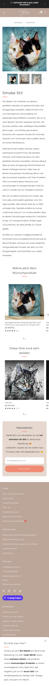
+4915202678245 (10, 571)
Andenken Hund (10, 612)
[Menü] (3, 12)
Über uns (6, 507)
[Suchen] (45, 12)
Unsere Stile (8, 498)
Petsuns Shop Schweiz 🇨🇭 (14, 521)
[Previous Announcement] (4, 4)
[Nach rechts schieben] (43, 79)
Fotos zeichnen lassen (12, 616)
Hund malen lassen (11, 630)
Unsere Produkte (10, 503)
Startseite (18, 23)
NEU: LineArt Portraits (12, 494)
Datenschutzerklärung (13, 539)
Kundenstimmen (10, 512)
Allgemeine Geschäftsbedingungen (19, 535)
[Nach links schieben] (5, 79)
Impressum (7, 553)
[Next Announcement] (45, 4)
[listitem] (24, 4)
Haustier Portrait (10, 626)
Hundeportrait (9, 635)
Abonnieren (24, 469)
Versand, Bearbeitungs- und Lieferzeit (20, 544)
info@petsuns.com (11, 567)
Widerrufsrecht (9, 548)
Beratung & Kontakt (11, 516)
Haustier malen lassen (12, 621)
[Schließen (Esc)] (45, 640)
